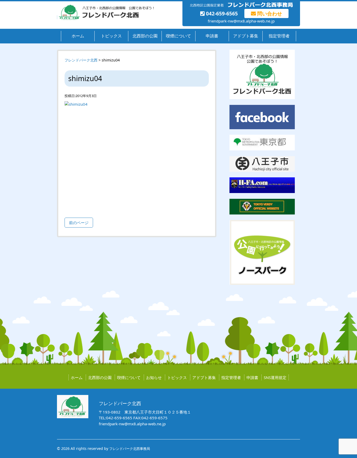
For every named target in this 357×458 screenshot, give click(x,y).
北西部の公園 (145, 36)
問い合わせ (269, 13)
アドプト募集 (245, 36)
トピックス (111, 36)
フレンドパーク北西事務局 (129, 448)
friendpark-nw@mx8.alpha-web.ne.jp (241, 21)
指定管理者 (279, 36)
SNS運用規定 (275, 377)
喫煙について (178, 36)
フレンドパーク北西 (81, 60)
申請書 (212, 36)
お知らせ (154, 377)
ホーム (78, 36)
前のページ (79, 222)
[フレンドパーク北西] (105, 18)
